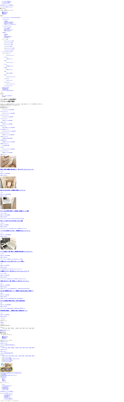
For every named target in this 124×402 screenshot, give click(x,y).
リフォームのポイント (7, 51)
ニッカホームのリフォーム (11, 17)
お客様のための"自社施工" (9, 22)
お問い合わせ (5, 336)
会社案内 (4, 32)
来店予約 (4, 338)
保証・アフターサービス (9, 29)
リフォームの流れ (8, 27)
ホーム (3, 384)
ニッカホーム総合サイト (7, 1)
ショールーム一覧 (6, 3)
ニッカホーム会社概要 (7, 2)
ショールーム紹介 (7, 90)
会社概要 (6, 34)
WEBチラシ (5, 87)
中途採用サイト (7, 37)
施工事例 (5, 88)
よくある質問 (7, 28)
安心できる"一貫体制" (8, 23)
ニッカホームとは (6, 19)
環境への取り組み (8, 30)
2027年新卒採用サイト (8, 36)
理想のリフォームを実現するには (10, 24)
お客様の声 (5, 89)
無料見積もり (5, 337)
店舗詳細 (2, 322)
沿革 (5, 35)
